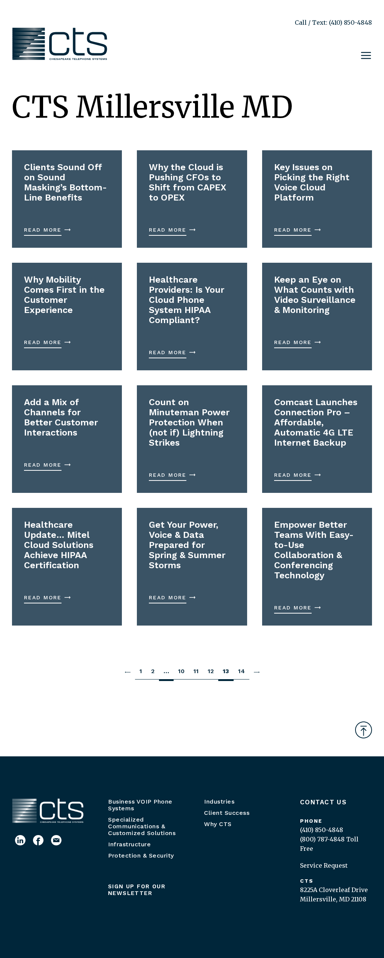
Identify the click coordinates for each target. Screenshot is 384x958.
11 (196, 671)
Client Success (226, 812)
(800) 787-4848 (322, 839)
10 (181, 671)
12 (211, 671)
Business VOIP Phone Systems (140, 805)
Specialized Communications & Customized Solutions (142, 826)
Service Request (324, 865)
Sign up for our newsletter (136, 890)
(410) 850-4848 (321, 830)
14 (241, 671)
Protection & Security (141, 855)
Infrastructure (129, 844)
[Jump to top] (363, 729)
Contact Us (323, 802)
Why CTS (218, 824)
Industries (219, 801)
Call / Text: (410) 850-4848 (333, 22)
